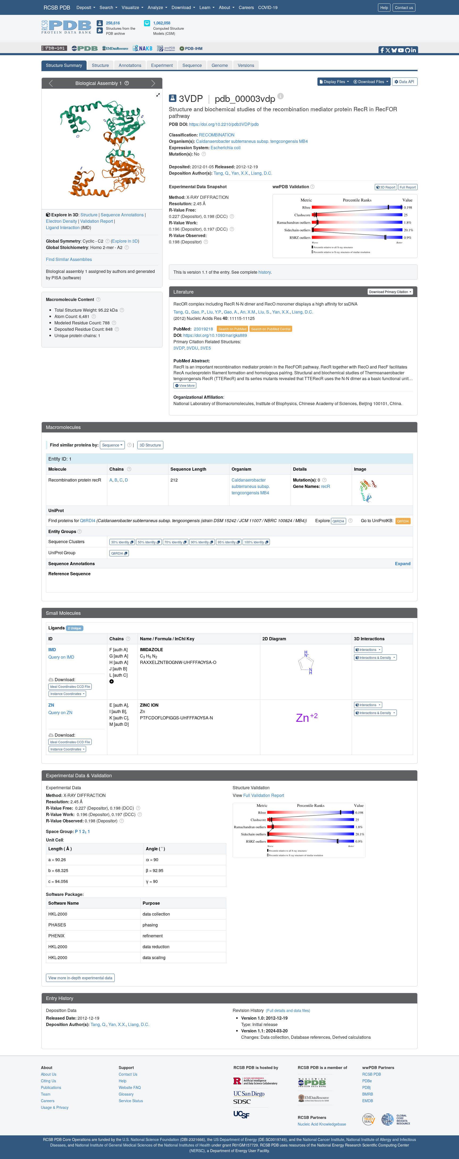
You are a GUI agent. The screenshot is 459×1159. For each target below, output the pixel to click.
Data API (406, 81)
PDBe (367, 1080)
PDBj (366, 1087)
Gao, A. (231, 312)
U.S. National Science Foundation (150, 1139)
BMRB (367, 1094)
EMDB (367, 1100)
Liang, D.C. (261, 173)
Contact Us (128, 1074)
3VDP (178, 348)
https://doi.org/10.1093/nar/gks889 (215, 335)
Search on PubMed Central (271, 329)
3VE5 (205, 348)
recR (325, 486)
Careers (246, 7)
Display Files (334, 81)
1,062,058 (161, 23)
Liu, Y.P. (214, 312)
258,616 (113, 23)
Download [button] (182, 7)
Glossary (126, 1094)
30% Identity (120, 542)
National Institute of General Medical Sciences (113, 1145)
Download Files (371, 81)
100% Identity (254, 542)
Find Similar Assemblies (69, 259)
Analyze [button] (156, 7)
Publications (51, 1087)
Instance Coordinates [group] (66, 693)
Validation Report (96, 221)
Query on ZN (60, 712)
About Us (48, 1074)
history (264, 272)
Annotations (130, 65)
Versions (246, 65)
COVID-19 (268, 7)
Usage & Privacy (55, 1107)
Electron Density (61, 221)
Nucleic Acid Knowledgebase (322, 1124)
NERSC (197, 1150)
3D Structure (150, 445)
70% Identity (173, 542)
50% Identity (147, 542)
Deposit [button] (84, 7)
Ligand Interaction (63, 227)
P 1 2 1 (82, 831)
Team (45, 1094)
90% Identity (200, 542)
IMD (52, 649)
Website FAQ (130, 1087)
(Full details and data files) (288, 1010)
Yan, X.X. (240, 173)
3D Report (387, 187)
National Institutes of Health (187, 1145)
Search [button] (107, 7)
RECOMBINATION (217, 135)
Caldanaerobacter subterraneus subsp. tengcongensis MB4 (252, 141)
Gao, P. (198, 312)
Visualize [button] (131, 7)
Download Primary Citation (389, 291)
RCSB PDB (57, 7)
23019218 (203, 329)
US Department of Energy (235, 1139)
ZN (51, 705)
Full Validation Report (263, 795)
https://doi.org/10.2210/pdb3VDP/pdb (224, 124)
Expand (403, 563)
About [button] (225, 7)
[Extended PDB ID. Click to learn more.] (280, 95)
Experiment (162, 65)
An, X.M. (248, 312)
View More (186, 385)
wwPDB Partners (378, 1067)
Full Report (408, 187)
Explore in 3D (125, 241)
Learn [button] (205, 7)
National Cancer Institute (323, 1139)
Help (384, 7)
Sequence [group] (110, 445)
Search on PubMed (232, 329)
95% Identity (227, 542)
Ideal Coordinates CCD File (70, 686)
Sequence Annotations (122, 215)
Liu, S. (264, 312)
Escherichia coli (226, 147)
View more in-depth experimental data (80, 977)
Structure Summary (64, 65)
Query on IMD (61, 657)
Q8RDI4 (87, 520)
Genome (220, 65)
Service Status (131, 1100)
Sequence (192, 65)
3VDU (192, 348)
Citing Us (48, 1080)
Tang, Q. (221, 173)
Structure (100, 65)
